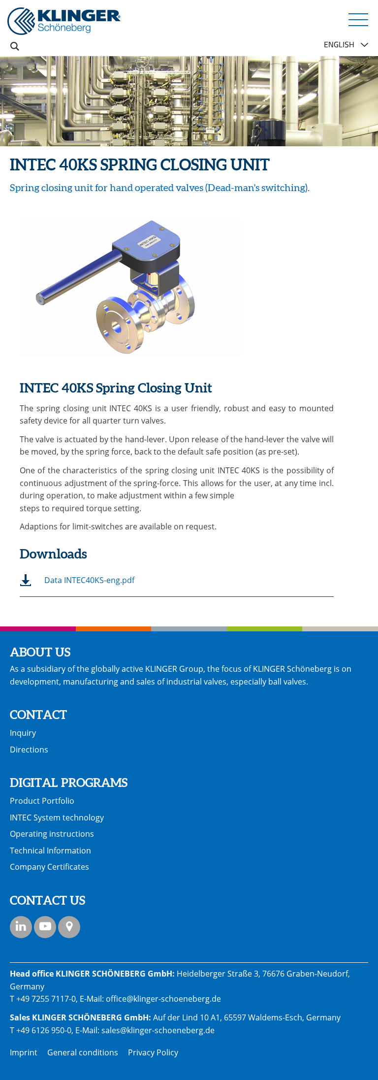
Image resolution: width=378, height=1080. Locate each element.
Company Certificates (49, 866)
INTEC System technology (57, 817)
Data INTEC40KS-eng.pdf (89, 580)
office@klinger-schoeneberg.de (163, 998)
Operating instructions (52, 833)
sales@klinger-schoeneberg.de (158, 1030)
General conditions (82, 1052)
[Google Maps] (69, 927)
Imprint (23, 1052)
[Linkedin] (21, 927)
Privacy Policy (153, 1052)
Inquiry (23, 732)
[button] (358, 19)
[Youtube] (45, 927)
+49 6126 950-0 (43, 1030)
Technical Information (50, 850)
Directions (29, 749)
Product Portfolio (42, 800)
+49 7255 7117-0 (46, 998)
